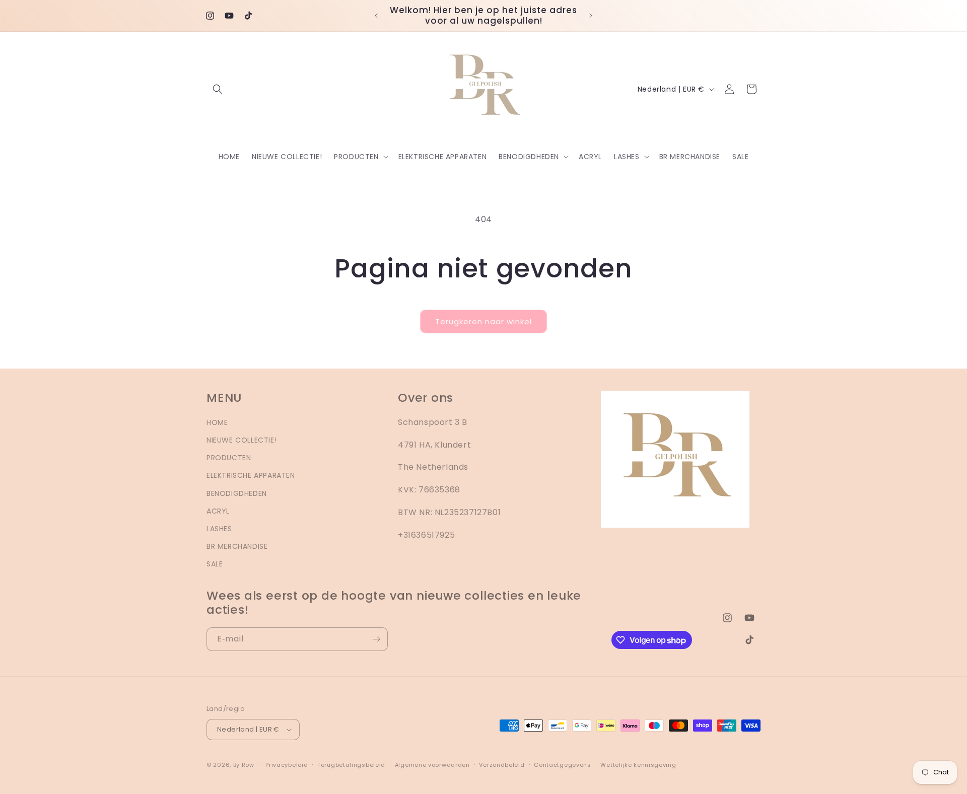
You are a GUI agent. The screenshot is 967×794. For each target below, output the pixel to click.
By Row (243, 765)
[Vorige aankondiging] (376, 15)
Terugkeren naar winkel (483, 321)
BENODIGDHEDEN (236, 493)
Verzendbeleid (501, 765)
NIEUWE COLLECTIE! (241, 440)
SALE (214, 564)
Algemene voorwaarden (432, 765)
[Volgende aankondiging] (591, 15)
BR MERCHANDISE (236, 546)
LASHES (219, 529)
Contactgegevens (562, 765)
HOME (217, 422)
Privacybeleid (286, 765)
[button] (217, 89)
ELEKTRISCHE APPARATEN (250, 475)
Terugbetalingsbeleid (351, 765)
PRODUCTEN (228, 458)
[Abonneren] (376, 639)
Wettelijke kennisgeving (638, 765)
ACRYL (218, 511)
